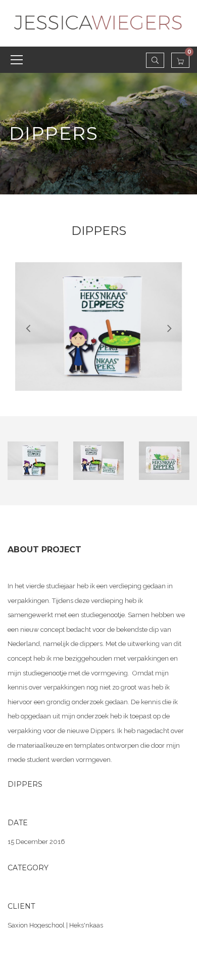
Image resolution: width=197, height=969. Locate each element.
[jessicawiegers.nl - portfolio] (98, 22)
